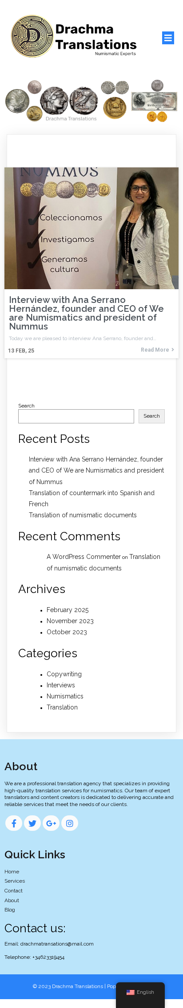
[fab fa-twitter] (32, 823)
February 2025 (67, 609)
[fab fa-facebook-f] (13, 823)
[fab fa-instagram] (69, 823)
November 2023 (70, 620)
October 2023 (67, 632)
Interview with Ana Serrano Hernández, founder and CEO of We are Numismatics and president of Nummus (96, 470)
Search (26, 406)
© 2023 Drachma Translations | (70, 986)
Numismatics (65, 696)
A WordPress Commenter (84, 556)
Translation (62, 707)
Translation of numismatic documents (83, 515)
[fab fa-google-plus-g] (51, 823)
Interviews (61, 685)
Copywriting (64, 674)
